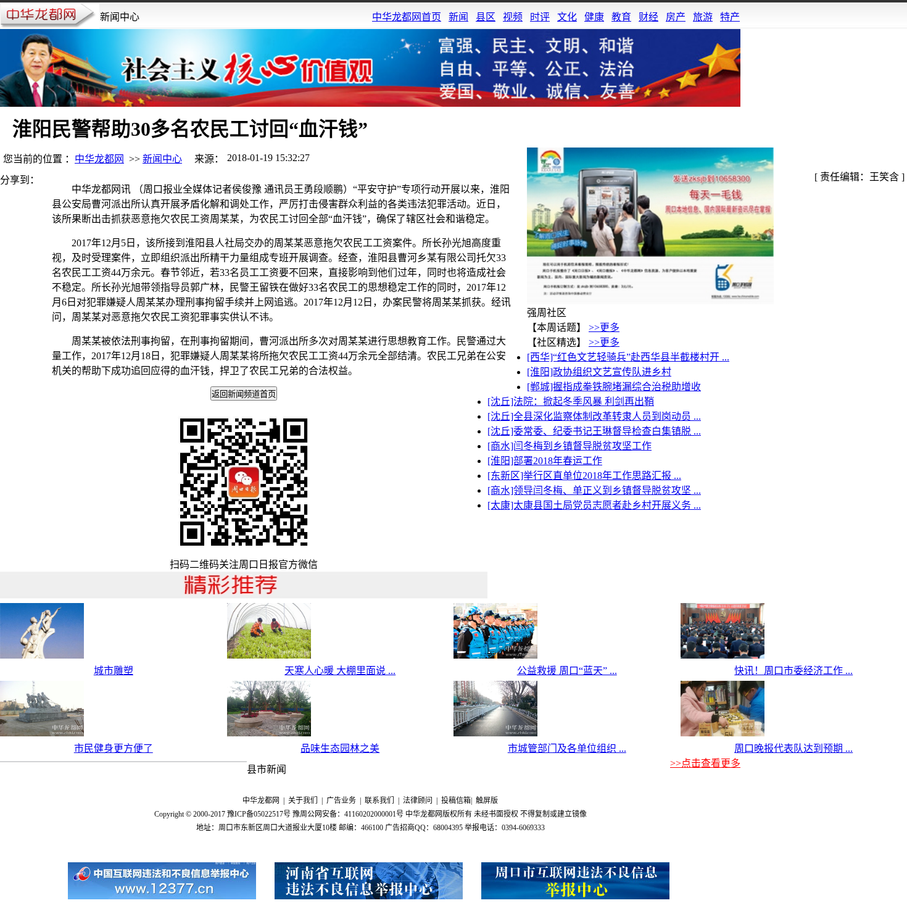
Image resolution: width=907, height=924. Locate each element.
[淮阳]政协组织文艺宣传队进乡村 (599, 372)
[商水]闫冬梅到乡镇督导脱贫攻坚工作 (569, 446)
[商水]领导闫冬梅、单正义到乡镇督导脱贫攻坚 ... (594, 490)
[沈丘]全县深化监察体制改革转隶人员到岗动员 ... (594, 416)
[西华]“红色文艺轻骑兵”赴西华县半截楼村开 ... (628, 357)
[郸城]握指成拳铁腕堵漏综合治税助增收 (614, 386)
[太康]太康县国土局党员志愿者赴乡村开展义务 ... (594, 505)
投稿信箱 (456, 800)
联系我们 (379, 800)
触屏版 (487, 800)
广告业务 (341, 800)
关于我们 (303, 800)
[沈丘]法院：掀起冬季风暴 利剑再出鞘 (570, 401)
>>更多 (604, 327)
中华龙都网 (99, 159)
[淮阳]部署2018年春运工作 (544, 461)
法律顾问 (418, 800)
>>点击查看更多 (705, 763)
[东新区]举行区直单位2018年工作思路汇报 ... (584, 475)
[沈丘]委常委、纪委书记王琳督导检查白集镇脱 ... (594, 431)
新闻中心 (162, 159)
